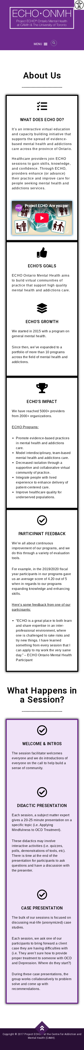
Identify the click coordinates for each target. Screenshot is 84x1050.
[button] (38, 44)
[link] (79, 5)
